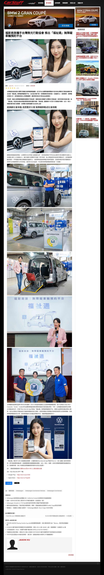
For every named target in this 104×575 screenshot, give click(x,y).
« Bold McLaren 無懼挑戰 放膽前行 (15, 516)
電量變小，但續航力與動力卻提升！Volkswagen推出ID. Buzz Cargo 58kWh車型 (30, 508)
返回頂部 (71, 555)
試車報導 (57, 3)
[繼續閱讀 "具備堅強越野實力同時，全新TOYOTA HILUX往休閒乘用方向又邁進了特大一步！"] (87, 68)
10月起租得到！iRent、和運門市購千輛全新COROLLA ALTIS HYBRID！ (28, 530)
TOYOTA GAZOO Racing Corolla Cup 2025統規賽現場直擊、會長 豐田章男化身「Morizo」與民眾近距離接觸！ (37, 524)
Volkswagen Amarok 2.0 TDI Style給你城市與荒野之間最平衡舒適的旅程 (27, 503)
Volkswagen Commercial (54, 491)
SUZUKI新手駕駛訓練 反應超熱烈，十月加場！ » (59, 516)
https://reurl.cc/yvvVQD (23, 475)
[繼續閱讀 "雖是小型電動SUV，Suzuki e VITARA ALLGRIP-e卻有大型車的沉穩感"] (87, 89)
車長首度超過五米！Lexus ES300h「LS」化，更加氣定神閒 (86, 99)
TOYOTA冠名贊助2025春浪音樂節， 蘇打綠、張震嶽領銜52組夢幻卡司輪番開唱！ (30, 534)
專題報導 (65, 3)
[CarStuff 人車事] (14, 0)
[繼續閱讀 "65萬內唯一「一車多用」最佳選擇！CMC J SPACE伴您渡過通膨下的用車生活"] (87, 131)
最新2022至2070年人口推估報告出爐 (31, 468)
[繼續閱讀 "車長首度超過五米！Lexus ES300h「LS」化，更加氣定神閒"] (87, 109)
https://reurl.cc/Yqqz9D (23, 478)
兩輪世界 (80, 3)
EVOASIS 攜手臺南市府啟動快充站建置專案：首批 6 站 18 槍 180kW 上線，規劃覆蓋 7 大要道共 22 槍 (36, 527)
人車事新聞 (32, 85)
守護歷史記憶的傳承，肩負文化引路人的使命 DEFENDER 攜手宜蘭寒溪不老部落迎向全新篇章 (34, 532)
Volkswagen (19, 491)
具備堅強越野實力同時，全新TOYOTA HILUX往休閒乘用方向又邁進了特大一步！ (87, 58)
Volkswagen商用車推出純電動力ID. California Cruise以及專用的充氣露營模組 (29, 498)
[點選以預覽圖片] (38, 61)
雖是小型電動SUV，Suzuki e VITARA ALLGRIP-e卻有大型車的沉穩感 (87, 78)
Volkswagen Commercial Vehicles (35, 491)
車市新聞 (48, 3)
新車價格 (40, 3)
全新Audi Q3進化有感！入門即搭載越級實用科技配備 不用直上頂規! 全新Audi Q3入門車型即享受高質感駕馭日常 (87, 35)
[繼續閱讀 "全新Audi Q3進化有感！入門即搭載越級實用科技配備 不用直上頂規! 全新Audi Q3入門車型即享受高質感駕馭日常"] (87, 46)
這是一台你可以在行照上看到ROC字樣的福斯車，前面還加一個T (25, 500)
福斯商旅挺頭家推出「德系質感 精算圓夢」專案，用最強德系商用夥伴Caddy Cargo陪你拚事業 (34, 505)
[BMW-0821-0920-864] (39, 19)
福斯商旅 (11, 491)
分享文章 (8, 483)
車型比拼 (72, 3)
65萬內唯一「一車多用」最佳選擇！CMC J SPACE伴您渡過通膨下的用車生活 (87, 120)
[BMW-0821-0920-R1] (87, 17)
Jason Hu (11, 85)
